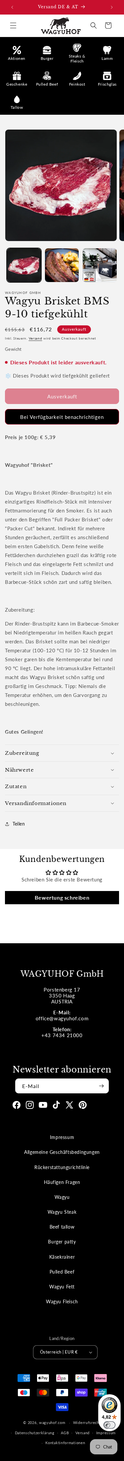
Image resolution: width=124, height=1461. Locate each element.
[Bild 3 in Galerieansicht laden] (99, 265)
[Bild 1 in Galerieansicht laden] (24, 265)
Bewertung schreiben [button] (62, 897)
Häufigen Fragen (62, 1182)
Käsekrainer (62, 1257)
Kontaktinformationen (65, 1443)
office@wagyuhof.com (62, 1018)
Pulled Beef (62, 1272)
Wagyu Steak (62, 1212)
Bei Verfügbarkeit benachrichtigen (62, 417)
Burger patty (62, 1241)
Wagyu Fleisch (62, 1301)
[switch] (109, 1425)
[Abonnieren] (101, 1085)
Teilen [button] (19, 824)
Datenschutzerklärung (35, 1433)
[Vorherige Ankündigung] (12, 7)
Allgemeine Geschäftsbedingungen (62, 1152)
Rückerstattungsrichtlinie (62, 1167)
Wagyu (62, 1197)
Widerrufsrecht (87, 1422)
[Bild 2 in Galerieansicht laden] (62, 265)
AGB (65, 1433)
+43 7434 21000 (61, 1035)
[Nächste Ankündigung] (111, 7)
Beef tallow (62, 1227)
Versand (35, 338)
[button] (13, 25)
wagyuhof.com (52, 1422)
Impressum (62, 1137)
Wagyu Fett (62, 1286)
